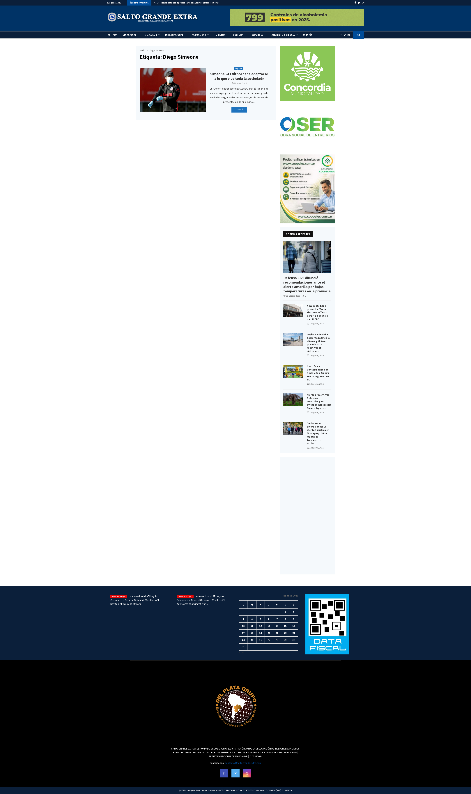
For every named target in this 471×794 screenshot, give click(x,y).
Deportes (257, 34)
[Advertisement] (307, 515)
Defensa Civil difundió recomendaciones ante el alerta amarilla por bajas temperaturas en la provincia (307, 284)
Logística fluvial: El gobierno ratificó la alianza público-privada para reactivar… (201, 2)
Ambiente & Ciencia (283, 34)
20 (269, 633)
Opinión (308, 34)
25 (252, 640)
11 (252, 626)
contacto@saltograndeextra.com (243, 763)
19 (260, 633)
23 (293, 633)
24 (243, 640)
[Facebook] (341, 35)
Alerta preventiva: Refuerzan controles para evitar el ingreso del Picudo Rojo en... (319, 401)
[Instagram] (349, 35)
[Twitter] (345, 35)
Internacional (174, 34)
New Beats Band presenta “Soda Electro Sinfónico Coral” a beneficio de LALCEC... (317, 312)
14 (277, 626)
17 (243, 633)
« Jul (241, 652)
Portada (112, 34)
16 (293, 626)
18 (252, 633)
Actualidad (199, 34)
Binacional (129, 34)
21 (277, 633)
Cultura (238, 34)
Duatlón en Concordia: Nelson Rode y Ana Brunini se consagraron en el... (318, 373)
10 (243, 626)
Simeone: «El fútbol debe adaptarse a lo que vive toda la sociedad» (239, 76)
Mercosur (151, 34)
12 (260, 626)
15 (285, 626)
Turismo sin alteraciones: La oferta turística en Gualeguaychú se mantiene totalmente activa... (318, 433)
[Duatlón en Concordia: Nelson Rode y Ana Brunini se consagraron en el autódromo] (293, 371)
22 (285, 633)
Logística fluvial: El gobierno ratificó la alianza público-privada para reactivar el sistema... (318, 343)
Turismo (219, 34)
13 (269, 626)
